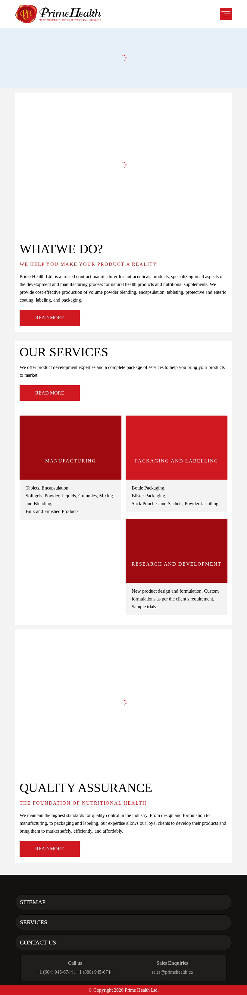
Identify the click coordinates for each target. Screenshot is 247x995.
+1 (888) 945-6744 (95, 972)
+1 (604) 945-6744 (55, 972)
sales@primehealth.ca (172, 972)
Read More (49, 317)
